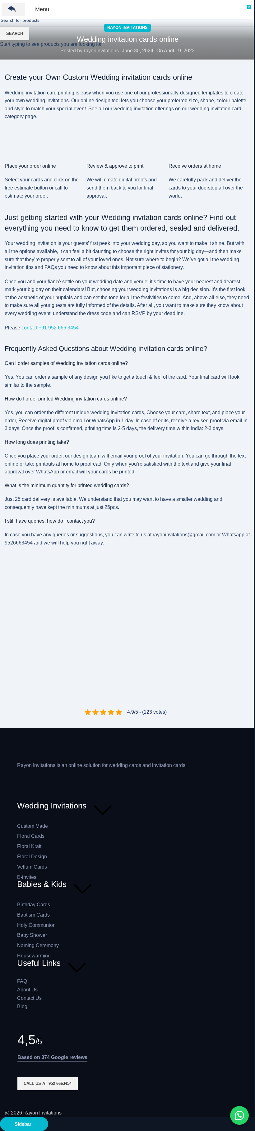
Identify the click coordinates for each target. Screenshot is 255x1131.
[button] (239, 1115)
